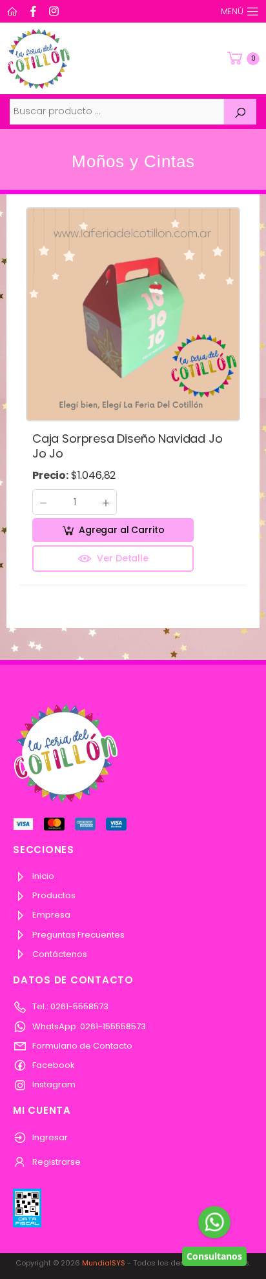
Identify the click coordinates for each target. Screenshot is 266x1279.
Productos (53, 895)
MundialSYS (103, 1263)
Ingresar (49, 1137)
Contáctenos (58, 954)
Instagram (53, 1084)
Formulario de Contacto (81, 1046)
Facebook (52, 1065)
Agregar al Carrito (121, 529)
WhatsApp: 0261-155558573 (88, 1026)
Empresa (50, 915)
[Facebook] (34, 11)
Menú (232, 11)
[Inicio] (13, 11)
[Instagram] (55, 11)
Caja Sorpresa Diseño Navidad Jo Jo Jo (127, 445)
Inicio (42, 876)
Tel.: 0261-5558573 (69, 1006)
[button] (242, 58)
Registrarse (55, 1162)
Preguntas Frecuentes (77, 935)
